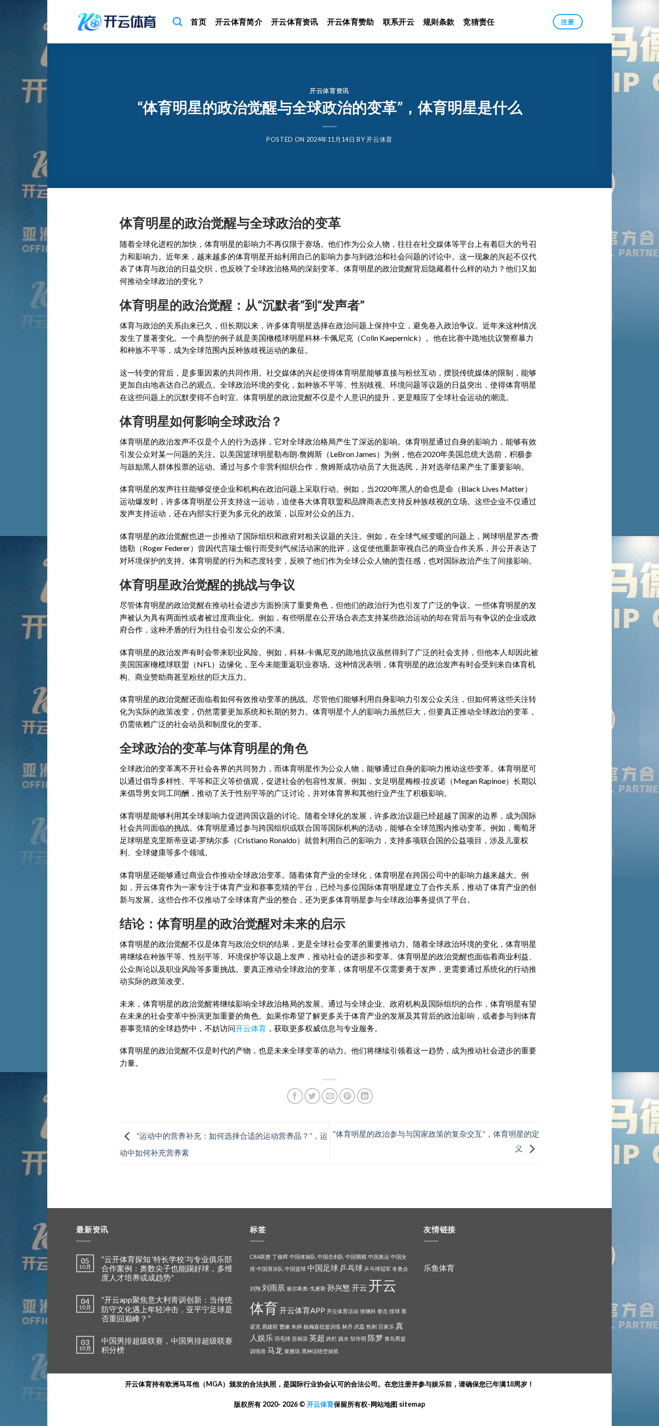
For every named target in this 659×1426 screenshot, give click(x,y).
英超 (317, 1337)
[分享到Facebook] (295, 1096)
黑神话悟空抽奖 (320, 1351)
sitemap (412, 1404)
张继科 (368, 1311)
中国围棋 (356, 1256)
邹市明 (358, 1338)
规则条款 (438, 21)
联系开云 (398, 21)
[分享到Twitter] (312, 1096)
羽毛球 (282, 1338)
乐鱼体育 (439, 1267)
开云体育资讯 (294, 21)
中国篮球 (295, 1268)
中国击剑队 (330, 1256)
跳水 (343, 1338)
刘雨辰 (273, 1287)
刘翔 (255, 1288)
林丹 (347, 1326)
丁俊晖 (280, 1256)
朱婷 (296, 1326)
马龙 (275, 1350)
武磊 (359, 1326)
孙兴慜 (338, 1287)
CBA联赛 (260, 1256)
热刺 (371, 1326)
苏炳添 (300, 1338)
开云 (359, 1287)
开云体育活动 (342, 1311)
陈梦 (375, 1337)
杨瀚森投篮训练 (322, 1326)
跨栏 (331, 1338)
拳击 (382, 1311)
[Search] (177, 21)
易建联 (270, 1326)
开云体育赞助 (350, 21)
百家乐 (386, 1326)
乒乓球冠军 (377, 1268)
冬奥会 (400, 1268)
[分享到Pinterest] (347, 1096)
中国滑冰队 (270, 1268)
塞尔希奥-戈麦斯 (306, 1288)
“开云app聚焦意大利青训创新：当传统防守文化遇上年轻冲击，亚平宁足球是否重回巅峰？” (167, 1308)
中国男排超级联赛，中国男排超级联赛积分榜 (167, 1345)
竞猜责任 (478, 21)
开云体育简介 (238, 21)
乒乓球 (351, 1267)
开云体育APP (302, 1310)
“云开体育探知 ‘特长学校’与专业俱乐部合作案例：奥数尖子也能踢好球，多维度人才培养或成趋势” (167, 1268)
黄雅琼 (292, 1351)
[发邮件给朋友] (330, 1096)
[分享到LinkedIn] (365, 1096)
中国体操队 (302, 1256)
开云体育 (379, 139)
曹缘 (284, 1326)
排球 (394, 1311)
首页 (198, 21)
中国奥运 (378, 1256)
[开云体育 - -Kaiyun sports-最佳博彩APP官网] (117, 21)
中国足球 (322, 1267)
